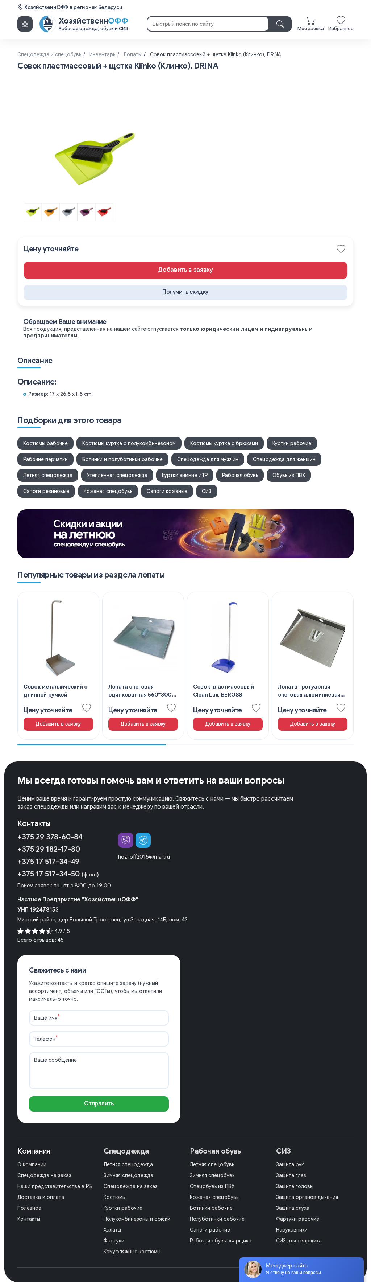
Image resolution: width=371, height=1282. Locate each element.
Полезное (29, 1208)
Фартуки (114, 1240)
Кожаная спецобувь (108, 491)
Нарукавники (292, 1229)
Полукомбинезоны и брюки (137, 1219)
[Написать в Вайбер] (125, 840)
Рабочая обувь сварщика (220, 1240)
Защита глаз (291, 1175)
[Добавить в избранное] (340, 249)
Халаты (112, 1229)
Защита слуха (292, 1208)
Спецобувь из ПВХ (212, 1186)
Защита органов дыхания (307, 1197)
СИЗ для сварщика (299, 1240)
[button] (185, 292)
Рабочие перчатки (45, 459)
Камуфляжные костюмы (132, 1251)
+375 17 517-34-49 (48, 861)
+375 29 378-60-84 (50, 837)
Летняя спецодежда (47, 475)
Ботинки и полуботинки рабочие (122, 459)
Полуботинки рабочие (217, 1219)
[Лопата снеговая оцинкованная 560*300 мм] (143, 665)
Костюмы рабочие (45, 443)
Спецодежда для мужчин (207, 459)
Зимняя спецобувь (212, 1175)
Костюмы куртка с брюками (224, 443)
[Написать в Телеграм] (143, 840)
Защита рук (290, 1164)
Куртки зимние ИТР (185, 475)
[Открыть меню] (25, 24)
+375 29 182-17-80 (48, 849)
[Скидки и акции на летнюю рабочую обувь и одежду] (185, 533)
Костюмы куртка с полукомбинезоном (129, 443)
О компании (31, 1164)
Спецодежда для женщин (284, 459)
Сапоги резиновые (46, 491)
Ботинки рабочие (211, 1208)
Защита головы (294, 1186)
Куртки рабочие (291, 443)
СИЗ (207, 491)
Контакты (28, 1219)
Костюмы (115, 1197)
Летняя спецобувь (212, 1164)
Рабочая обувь (240, 475)
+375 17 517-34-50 (58, 874)
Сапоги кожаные (167, 491)
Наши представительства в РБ (54, 1186)
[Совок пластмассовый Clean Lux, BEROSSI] (227, 665)
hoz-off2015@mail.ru (144, 857)
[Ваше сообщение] (99, 1087)
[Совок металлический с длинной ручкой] (58, 665)
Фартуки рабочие (297, 1219)
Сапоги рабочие (210, 1229)
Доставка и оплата (40, 1197)
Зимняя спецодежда (128, 1175)
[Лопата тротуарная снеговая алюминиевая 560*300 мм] (312, 665)
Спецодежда (126, 1151)
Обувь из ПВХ (288, 475)
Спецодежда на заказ (44, 1175)
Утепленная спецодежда (117, 475)
